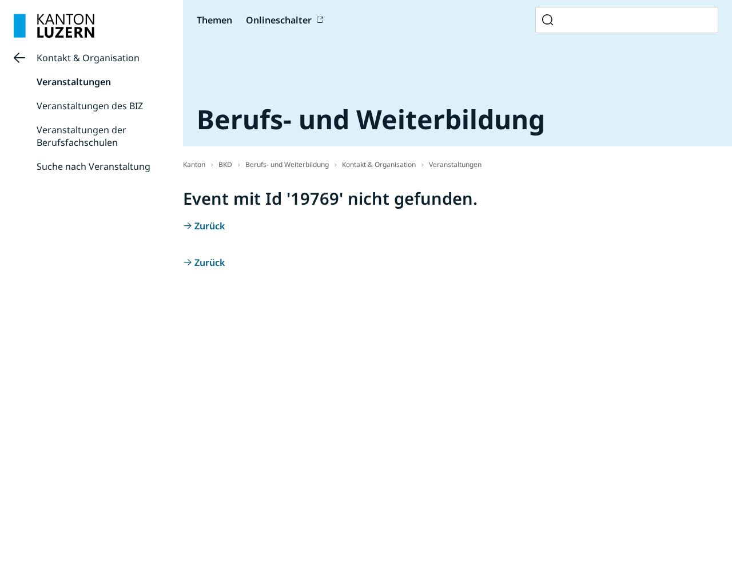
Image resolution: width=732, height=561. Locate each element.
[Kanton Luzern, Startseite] (54, 26)
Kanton (194, 164)
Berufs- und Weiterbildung (287, 164)
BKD (225, 164)
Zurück (209, 226)
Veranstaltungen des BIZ (90, 106)
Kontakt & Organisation (88, 57)
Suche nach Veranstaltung (93, 166)
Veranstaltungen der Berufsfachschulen (81, 136)
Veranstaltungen (74, 81)
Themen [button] (214, 20)
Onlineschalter (279, 20)
